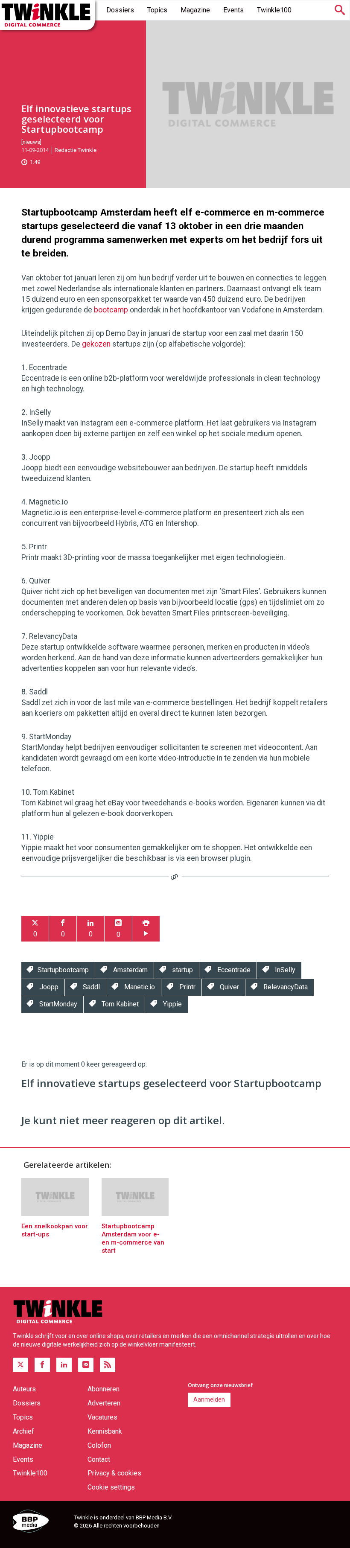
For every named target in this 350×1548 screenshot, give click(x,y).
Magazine (195, 10)
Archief (23, 1431)
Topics (157, 10)
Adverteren (104, 1403)
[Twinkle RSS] (107, 1365)
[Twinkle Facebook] (42, 1365)
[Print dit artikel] (146, 929)
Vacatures (102, 1417)
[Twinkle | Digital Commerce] (47, 15)
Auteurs (24, 1389)
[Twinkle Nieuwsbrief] (85, 1365)
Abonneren (104, 1389)
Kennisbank (105, 1431)
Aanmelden (209, 1399)
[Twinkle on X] (20, 1365)
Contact (99, 1459)
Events (233, 10)
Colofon (99, 1445)
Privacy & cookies (114, 1473)
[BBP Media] (40, 1522)
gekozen (96, 344)
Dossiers (120, 10)
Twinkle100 (274, 10)
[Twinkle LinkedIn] (64, 1365)
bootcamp (111, 310)
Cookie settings (111, 1487)
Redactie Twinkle (75, 150)
